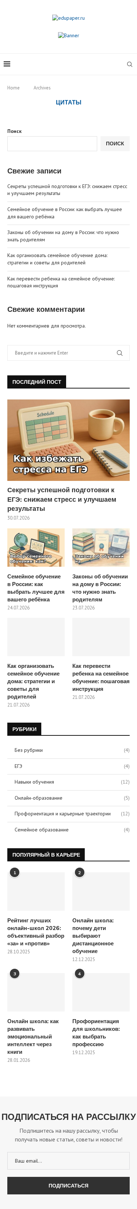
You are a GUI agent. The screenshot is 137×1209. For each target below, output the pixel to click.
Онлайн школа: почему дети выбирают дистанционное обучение (93, 935)
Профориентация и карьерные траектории (72, 813)
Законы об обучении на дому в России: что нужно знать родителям (100, 588)
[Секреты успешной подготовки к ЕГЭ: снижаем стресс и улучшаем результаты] (68, 440)
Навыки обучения (72, 781)
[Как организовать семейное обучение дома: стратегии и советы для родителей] (36, 637)
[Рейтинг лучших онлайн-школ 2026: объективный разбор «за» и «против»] (36, 891)
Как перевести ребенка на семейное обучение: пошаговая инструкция (101, 677)
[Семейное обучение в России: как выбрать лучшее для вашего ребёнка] (36, 547)
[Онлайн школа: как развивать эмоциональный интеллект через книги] (36, 992)
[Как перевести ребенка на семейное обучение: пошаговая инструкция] (101, 637)
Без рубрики (72, 750)
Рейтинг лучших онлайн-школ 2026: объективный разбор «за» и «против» (35, 932)
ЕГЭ (72, 766)
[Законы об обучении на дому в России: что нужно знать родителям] (101, 547)
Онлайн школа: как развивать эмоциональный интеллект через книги (33, 1036)
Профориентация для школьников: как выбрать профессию (96, 1033)
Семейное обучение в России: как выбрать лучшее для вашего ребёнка (36, 588)
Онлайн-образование (72, 798)
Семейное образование (72, 829)
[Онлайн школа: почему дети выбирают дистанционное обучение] (101, 891)
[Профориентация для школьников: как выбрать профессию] (101, 992)
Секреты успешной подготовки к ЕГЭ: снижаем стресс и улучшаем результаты (61, 499)
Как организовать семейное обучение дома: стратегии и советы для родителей (57, 259)
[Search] (129, 64)
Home (13, 88)
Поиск (14, 131)
